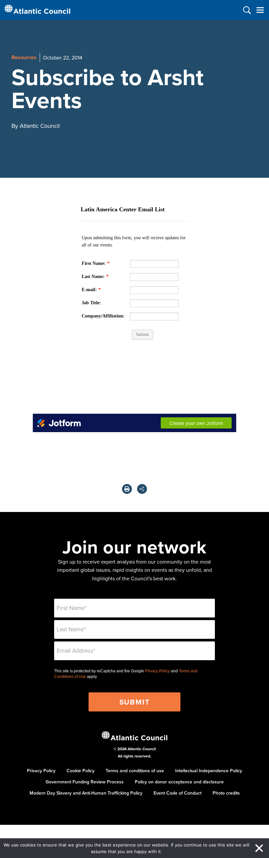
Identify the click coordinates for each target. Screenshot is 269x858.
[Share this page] (142, 489)
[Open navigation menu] (260, 10)
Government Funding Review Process (85, 781)
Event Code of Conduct (177, 793)
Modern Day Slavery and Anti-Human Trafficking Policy (86, 793)
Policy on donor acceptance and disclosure (179, 781)
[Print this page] (127, 489)
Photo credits (226, 793)
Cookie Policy (80, 770)
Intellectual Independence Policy (208, 770)
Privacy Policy (157, 671)
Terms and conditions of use (135, 770)
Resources (23, 57)
